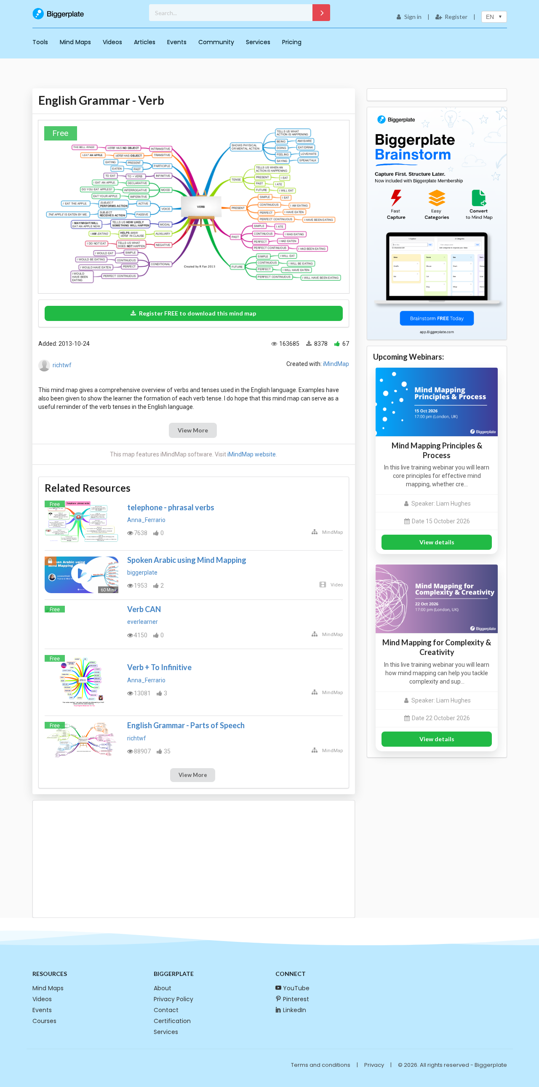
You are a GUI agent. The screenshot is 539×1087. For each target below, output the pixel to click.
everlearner (142, 621)
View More (193, 430)
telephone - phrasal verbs (170, 507)
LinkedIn (294, 1010)
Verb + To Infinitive (159, 667)
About (162, 988)
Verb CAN (144, 609)
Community (216, 42)
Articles (144, 42)
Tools (40, 42)
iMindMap (336, 364)
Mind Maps (75, 42)
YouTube (296, 988)
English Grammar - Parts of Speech (186, 725)
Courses (44, 1021)
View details (436, 542)
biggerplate (142, 572)
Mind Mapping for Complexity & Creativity (436, 647)
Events (177, 42)
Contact (166, 1010)
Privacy (374, 1065)
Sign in (413, 16)
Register (456, 16)
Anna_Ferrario (146, 520)
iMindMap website (251, 454)
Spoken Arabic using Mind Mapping (186, 560)
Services (258, 42)
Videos (112, 42)
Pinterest (296, 999)
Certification (172, 1021)
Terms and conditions (320, 1065)
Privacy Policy (173, 999)
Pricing (292, 42)
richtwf (62, 365)
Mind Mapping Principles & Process (437, 450)
